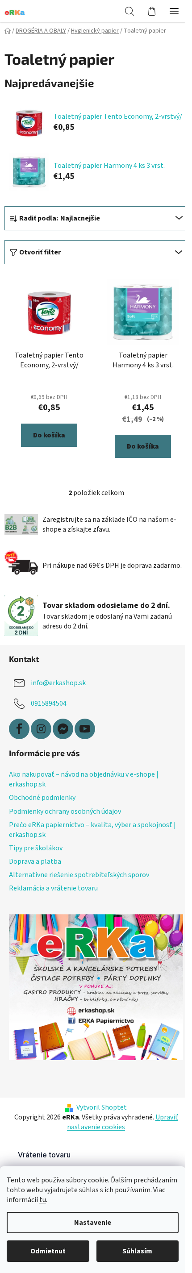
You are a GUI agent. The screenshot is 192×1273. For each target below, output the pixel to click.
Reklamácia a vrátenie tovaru (53, 888)
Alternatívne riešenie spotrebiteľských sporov (79, 875)
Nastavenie (92, 1222)
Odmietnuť (47, 1251)
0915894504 (49, 703)
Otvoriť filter (40, 252)
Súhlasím (137, 1251)
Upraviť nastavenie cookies (122, 1122)
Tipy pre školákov (36, 848)
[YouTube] (85, 729)
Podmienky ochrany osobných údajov (65, 811)
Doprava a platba (35, 861)
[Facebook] (19, 729)
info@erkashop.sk (58, 683)
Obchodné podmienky (42, 798)
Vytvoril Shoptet (101, 1107)
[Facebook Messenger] (63, 729)
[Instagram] (41, 729)
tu (42, 1200)
